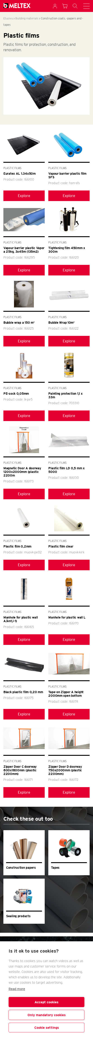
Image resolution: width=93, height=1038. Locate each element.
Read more (17, 989)
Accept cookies (46, 1002)
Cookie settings (46, 1028)
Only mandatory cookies (47, 1015)
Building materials (26, 18)
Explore (24, 196)
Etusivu (8, 18)
